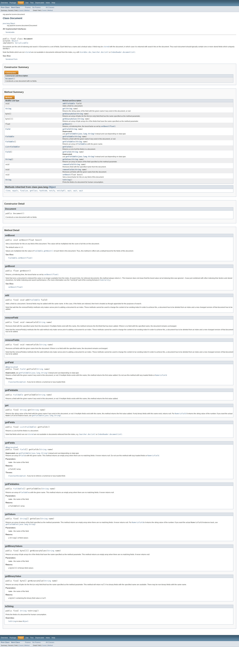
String (8, 109)
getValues (67, 159)
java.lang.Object (9, 23)
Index (48, 3)
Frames (28, 7)
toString (66, 180)
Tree (32, 3)
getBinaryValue (69, 114)
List (7, 147)
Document (9, 79)
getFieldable (68, 137)
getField (66, 129)
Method (26, 10)
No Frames (36, 7)
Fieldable (70, 104)
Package (13, 3)
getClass (33, 191)
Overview (4, 3)
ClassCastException (17, 382)
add (64, 104)
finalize (24, 191)
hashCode (43, 191)
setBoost (66, 175)
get (64, 109)
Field (7, 129)
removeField (68, 164)
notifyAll (61, 191)
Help (53, 3)
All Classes (50, 7)
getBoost (66, 124)
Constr (21, 10)
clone (8, 191)
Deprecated (39, 3)
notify (52, 191)
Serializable (10, 32)
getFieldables (69, 142)
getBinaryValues (70, 119)
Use (26, 3)
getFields (67, 147)
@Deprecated (12, 367)
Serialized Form (11, 59)
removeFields (68, 170)
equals (15, 191)
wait (69, 191)
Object (15, 41)
